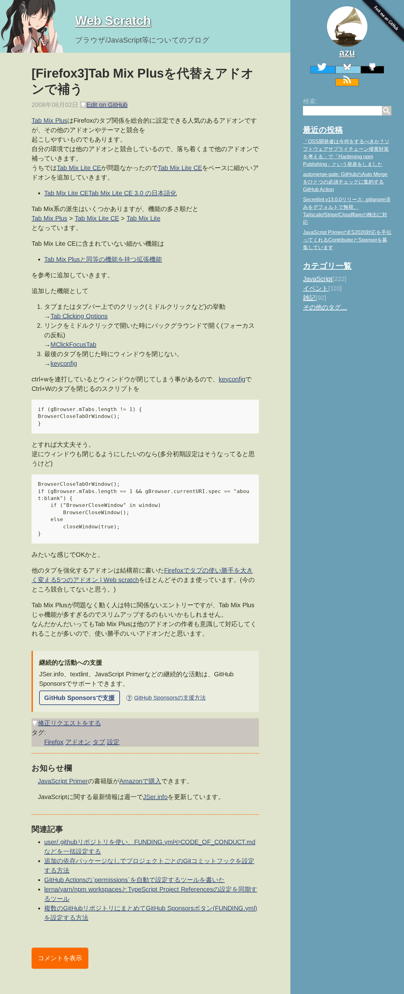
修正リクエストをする (69, 723)
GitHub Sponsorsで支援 (79, 697)
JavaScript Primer (63, 781)
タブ (98, 741)
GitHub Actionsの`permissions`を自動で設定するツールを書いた (134, 879)
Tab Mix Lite (143, 218)
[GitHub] (372, 70)
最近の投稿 (323, 129)
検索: (310, 101)
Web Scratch (113, 20)
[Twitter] (323, 70)
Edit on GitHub (107, 104)
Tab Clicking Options (79, 316)
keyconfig (63, 363)
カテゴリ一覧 (327, 265)
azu (347, 52)
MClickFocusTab (73, 344)
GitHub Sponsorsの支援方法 (166, 698)
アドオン (78, 741)
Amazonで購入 (140, 781)
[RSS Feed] (347, 82)
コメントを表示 (60, 958)
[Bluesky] (348, 70)
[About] (347, 26)
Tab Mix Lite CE (79, 167)
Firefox (53, 741)
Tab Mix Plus (49, 120)
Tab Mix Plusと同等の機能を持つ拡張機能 (103, 259)
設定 (113, 741)
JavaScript (317, 278)
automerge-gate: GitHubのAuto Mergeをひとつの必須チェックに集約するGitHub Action (345, 182)
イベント (315, 288)
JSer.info (155, 796)
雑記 (309, 297)
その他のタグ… (325, 307)
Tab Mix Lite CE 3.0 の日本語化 (132, 193)
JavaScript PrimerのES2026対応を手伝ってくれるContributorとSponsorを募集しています (347, 240)
